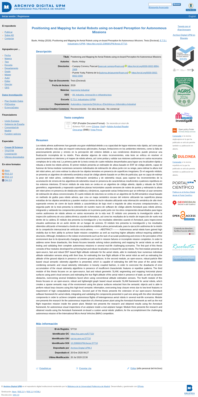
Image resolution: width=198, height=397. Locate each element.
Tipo (7, 62)
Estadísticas (45, 368)
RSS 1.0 (9, 177)
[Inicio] (99, 7)
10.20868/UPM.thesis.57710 (84, 343)
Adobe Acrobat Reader (118, 126)
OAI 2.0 (8, 180)
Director (8, 84)
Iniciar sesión (9, 16)
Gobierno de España (14, 124)
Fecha (8, 55)
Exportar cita (85, 368)
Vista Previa (96, 130)
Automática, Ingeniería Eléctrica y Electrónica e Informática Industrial (103, 104)
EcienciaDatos (12, 107)
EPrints (141, 386)
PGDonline (10, 104)
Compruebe (177, 136)
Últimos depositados (14, 157)
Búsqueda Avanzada (159, 7)
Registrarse (23, 16)
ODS (7, 88)
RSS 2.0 (9, 174)
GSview (95, 126)
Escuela (8, 65)
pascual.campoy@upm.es (111, 66)
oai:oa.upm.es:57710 (81, 338)
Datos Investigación (12, 95)
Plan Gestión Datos (14, 101)
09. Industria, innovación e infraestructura (92, 95)
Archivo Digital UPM (13, 386)
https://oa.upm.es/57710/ (82, 334)
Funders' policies (13, 134)
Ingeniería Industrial (80, 90)
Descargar (78, 130)
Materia (8, 58)
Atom (7, 170)
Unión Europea (12, 121)
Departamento (11, 68)
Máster (8, 75)
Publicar (9, 32)
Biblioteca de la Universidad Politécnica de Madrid (88, 386)
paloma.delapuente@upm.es (113, 73)
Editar (133, 368)
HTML (37, 392)
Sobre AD (9, 35)
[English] (192, 16)
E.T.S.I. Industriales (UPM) (83, 99)
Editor (7, 81)
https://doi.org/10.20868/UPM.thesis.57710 (106, 44)
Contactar (9, 38)
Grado (8, 71)
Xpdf (102, 126)
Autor (7, 78)
